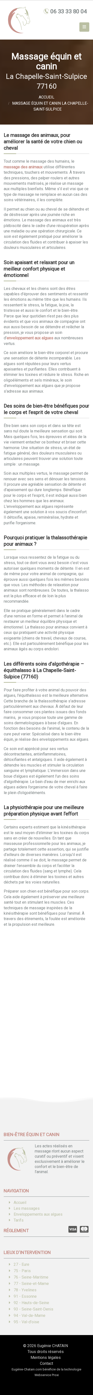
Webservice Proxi (46, 1375)
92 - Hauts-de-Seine (31, 1302)
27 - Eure (21, 1264)
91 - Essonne (25, 1296)
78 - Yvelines (25, 1290)
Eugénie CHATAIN (52, 1345)
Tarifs (19, 1220)
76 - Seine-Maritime (31, 1277)
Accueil (20, 1202)
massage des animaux (23, 167)
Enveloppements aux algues (38, 1214)
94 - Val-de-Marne (29, 1315)
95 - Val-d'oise (26, 1322)
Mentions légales (46, 1357)
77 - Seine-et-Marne (31, 1283)
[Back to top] (82, 1374)
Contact (46, 1363)
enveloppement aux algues (30, 338)
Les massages (27, 1208)
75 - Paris (22, 1270)
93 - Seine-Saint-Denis (33, 1309)
